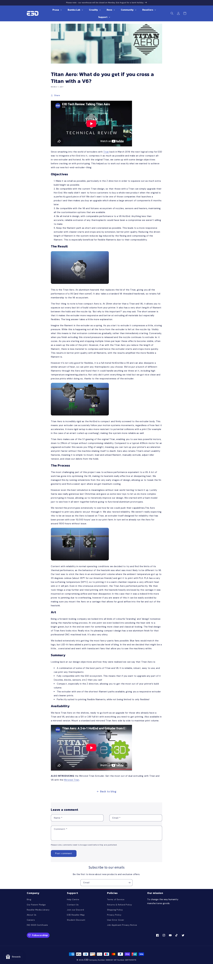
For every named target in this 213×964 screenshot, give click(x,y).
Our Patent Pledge (36, 904)
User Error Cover (115, 920)
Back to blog (108, 791)
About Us (31, 914)
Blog (29, 899)
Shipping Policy (115, 909)
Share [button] (57, 95)
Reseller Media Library (38, 909)
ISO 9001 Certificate (37, 925)
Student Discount (76, 920)
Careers (31, 920)
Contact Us (73, 904)
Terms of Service (115, 899)
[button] (172, 13)
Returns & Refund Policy (119, 904)
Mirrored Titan (71, 779)
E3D (86, 959)
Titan (106, 151)
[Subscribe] (129, 882)
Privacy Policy (114, 914)
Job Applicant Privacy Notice (122, 925)
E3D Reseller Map (76, 914)
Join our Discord (75, 909)
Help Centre (73, 899)
